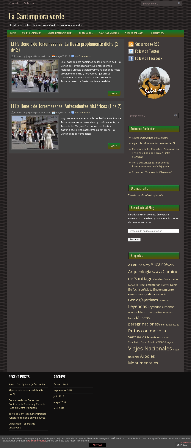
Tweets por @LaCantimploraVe (145, 195)
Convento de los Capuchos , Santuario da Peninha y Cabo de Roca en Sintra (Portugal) (155, 152)
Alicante (159, 264)
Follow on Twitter (147, 51)
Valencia (161, 342)
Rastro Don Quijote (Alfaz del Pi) (150, 137)
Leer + (114, 93)
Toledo (151, 342)
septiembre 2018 (63, 390)
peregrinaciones (143, 324)
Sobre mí (29, 3)
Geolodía (161, 294)
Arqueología (139, 271)
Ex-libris (141, 294)
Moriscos (168, 312)
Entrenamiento (163, 289)
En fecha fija (86, 33)
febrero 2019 (61, 384)
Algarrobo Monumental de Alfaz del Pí (153, 143)
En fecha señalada (140, 289)
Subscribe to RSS (147, 44)
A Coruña (135, 265)
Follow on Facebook (148, 58)
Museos (143, 317)
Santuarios (137, 337)
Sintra (160, 337)
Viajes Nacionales (31, 33)
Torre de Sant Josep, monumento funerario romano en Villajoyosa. (150, 164)
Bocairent (157, 272)
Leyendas (137, 306)
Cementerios (152, 285)
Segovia (151, 337)
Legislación (164, 300)
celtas (139, 284)
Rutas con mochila (147, 331)
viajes (170, 342)
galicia (150, 294)
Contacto (14, 3)
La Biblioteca (157, 33)
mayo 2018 (60, 402)
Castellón (158, 279)
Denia (173, 285)
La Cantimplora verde (36, 15)
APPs (171, 265)
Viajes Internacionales (60, 33)
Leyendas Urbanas (161, 307)
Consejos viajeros (109, 33)
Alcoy (146, 265)
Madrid (143, 312)
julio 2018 (59, 396)
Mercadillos (155, 312)
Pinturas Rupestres (169, 324)
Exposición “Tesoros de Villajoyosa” (152, 172)
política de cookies (36, 440)
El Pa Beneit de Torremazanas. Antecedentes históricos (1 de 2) (66, 105)
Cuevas (165, 285)
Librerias (132, 312)
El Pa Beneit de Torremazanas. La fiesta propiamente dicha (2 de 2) (64, 46)
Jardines (151, 299)
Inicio (13, 33)
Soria (166, 337)
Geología (136, 299)
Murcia (131, 318)
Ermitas (132, 294)
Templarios (134, 342)
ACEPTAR (97, 445)
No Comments (83, 56)
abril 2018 (59, 408)
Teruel (144, 342)
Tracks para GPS (134, 33)
